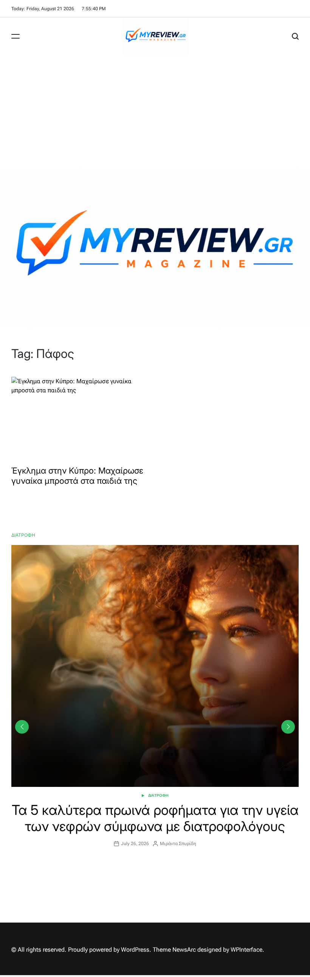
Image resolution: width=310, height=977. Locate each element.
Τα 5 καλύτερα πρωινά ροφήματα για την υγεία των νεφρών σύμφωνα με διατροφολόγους (155, 818)
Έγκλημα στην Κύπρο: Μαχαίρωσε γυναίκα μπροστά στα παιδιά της (77, 475)
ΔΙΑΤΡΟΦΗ (158, 795)
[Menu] (15, 36)
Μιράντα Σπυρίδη (178, 843)
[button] (288, 727)
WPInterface (246, 949)
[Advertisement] (155, 112)
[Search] (295, 36)
